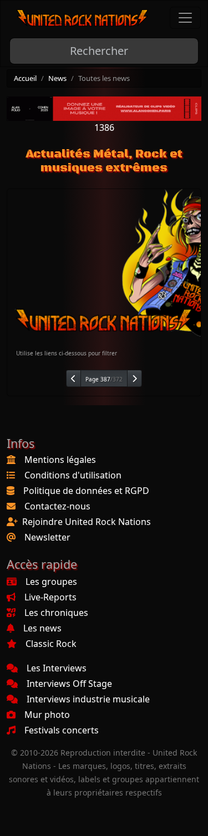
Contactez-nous (57, 506)
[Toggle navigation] (185, 18)
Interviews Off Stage (69, 683)
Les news (42, 628)
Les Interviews (57, 668)
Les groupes (51, 581)
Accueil (25, 78)
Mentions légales (60, 459)
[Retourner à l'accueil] (82, 18)
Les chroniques (56, 612)
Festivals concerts (61, 730)
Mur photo (47, 714)
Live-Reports (50, 597)
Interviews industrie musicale (88, 699)
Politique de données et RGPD (86, 491)
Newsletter (47, 537)
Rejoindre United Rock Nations (86, 522)
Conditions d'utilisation (72, 475)
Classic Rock (51, 644)
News (57, 78)
